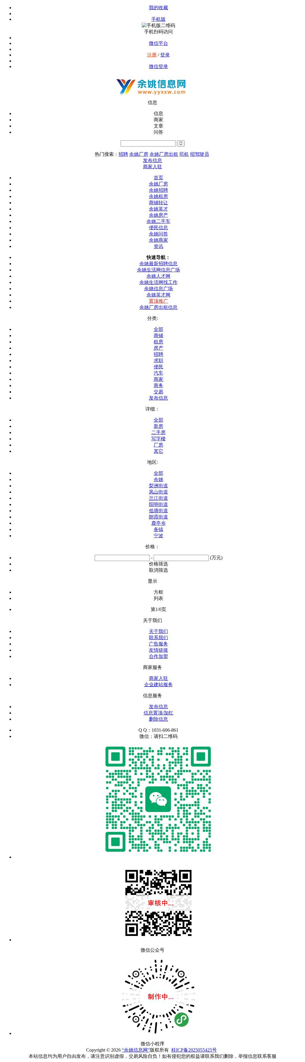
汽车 (158, 373)
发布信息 (158, 397)
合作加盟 (158, 656)
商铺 (158, 335)
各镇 (158, 529)
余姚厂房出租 (164, 154)
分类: (152, 318)
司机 (184, 154)
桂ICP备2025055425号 (194, 1049)
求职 (158, 360)
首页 (158, 177)
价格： (152, 546)
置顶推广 (158, 301)
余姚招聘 (158, 190)
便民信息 (158, 227)
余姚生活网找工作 (158, 282)
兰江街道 (158, 498)
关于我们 (158, 631)
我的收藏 (158, 7)
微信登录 (158, 66)
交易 (158, 391)
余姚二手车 (158, 221)
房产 (158, 348)
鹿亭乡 (158, 523)
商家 (158, 379)
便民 (158, 366)
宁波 (158, 535)
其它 (158, 451)
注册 (152, 54)
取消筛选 (158, 570)
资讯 (158, 246)
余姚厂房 (138, 154)
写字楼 (158, 438)
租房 (158, 341)
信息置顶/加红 (158, 712)
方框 (158, 592)
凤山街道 (158, 491)
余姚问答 (158, 233)
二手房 (158, 432)
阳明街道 (158, 504)
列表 (158, 598)
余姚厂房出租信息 (158, 307)
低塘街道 (158, 510)
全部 (158, 329)
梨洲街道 (158, 485)
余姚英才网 (158, 294)
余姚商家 (158, 240)
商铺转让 (158, 202)
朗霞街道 (158, 516)
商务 (158, 385)
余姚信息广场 (158, 288)
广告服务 (158, 643)
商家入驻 (158, 678)
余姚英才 (158, 208)
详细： (152, 408)
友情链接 (158, 650)
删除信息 (158, 719)
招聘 (123, 154)
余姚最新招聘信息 (158, 263)
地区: (152, 462)
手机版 (158, 19)
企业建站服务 (158, 684)
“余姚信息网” (136, 1049)
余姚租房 (158, 196)
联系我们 (158, 637)
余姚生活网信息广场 (158, 269)
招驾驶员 (199, 154)
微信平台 (158, 43)
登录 (165, 54)
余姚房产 (158, 215)
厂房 (158, 444)
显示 (152, 581)
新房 (158, 426)
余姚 (158, 479)
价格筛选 (158, 563)
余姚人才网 (158, 276)
